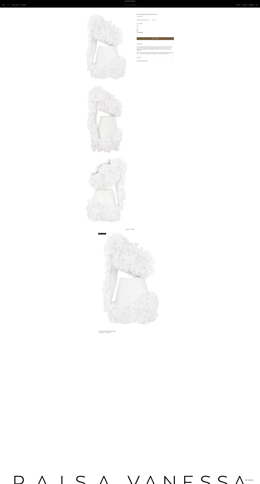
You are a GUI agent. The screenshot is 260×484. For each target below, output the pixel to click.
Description (139, 44)
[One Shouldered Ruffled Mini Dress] (130, 281)
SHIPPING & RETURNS (142, 61)
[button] (3, 5)
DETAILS (139, 57)
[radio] (138, 26)
